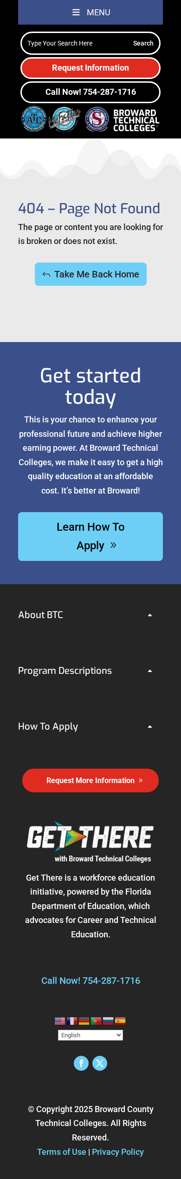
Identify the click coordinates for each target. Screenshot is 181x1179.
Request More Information (90, 780)
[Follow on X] (99, 1063)
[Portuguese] (96, 1020)
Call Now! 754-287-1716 (90, 92)
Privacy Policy (118, 1152)
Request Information (90, 67)
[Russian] (109, 1020)
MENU (98, 12)
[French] (72, 1020)
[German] (84, 1020)
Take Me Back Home (96, 274)
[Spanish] (121, 1020)
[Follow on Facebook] (81, 1063)
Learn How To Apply (91, 536)
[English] (60, 1020)
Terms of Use (61, 1152)
